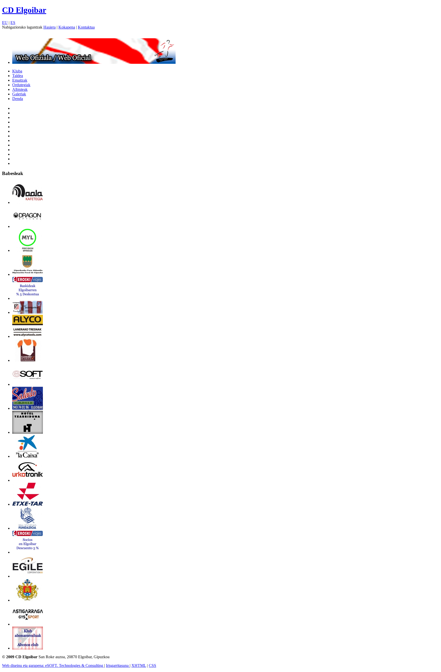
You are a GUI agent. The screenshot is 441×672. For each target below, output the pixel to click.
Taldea (17, 75)
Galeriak (19, 94)
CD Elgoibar (24, 10)
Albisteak (20, 89)
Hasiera (49, 27)
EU (5, 22)
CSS (152, 665)
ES (12, 22)
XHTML (138, 665)
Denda (17, 98)
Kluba (17, 71)
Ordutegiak (21, 85)
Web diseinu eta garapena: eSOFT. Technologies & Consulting (53, 665)
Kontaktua (86, 27)
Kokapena (66, 27)
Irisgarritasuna (118, 665)
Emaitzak (19, 80)
